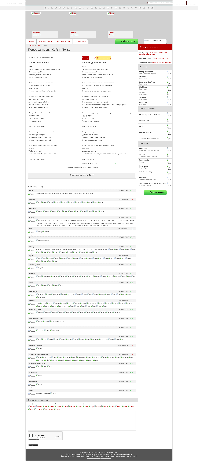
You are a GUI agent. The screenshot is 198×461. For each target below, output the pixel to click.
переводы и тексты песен (14, 2)
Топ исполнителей (63, 41)
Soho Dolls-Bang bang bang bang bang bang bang (154, 53)
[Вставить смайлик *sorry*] (97, 406)
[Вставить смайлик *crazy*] (104, 406)
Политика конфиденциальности (99, 458)
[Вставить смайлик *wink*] (65, 406)
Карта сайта (108, 452)
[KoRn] (72, 13)
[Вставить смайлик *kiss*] (31, 409)
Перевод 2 (93, 58)
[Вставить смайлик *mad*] (118, 406)
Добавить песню (128, 41)
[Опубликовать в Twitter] (55, 58)
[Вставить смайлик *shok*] (79, 406)
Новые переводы (45, 41)
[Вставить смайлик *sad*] (85, 406)
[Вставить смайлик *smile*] (31, 406)
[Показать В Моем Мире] (66, 58)
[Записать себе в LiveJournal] (63, 58)
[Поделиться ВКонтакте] (61, 58)
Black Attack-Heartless (161, 58)
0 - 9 (47, 8)
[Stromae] (36, 13)
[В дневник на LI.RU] (69, 58)
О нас (116, 452)
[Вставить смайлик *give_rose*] (48, 409)
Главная (31, 41)
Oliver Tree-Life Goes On (161, 62)
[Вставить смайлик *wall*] (111, 406)
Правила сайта (80, 41)
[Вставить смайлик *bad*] (124, 406)
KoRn (38, 45)
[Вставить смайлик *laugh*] (38, 406)
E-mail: (57, 404)
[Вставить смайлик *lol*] (45, 406)
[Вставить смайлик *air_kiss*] (38, 409)
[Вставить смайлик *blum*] (51, 406)
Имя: (30, 404)
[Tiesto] (110, 13)
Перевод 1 (85, 58)
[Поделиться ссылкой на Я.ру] (72, 58)
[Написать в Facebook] (58, 58)
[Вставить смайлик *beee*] (58, 406)
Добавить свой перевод (104, 58)
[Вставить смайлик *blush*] (71, 406)
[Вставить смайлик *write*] (131, 406)
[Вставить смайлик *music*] (57, 409)
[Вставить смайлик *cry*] (91, 406)
